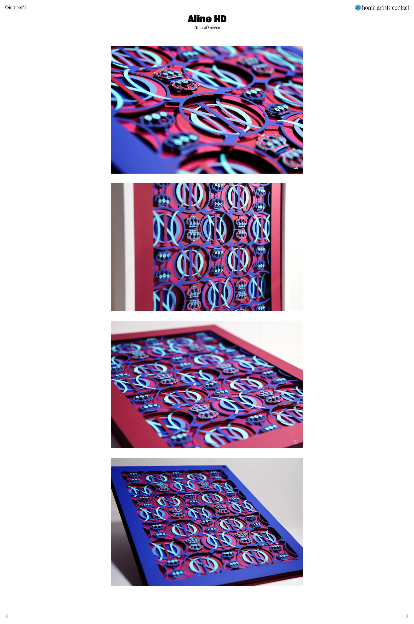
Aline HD (207, 19)
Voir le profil (15, 8)
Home (368, 8)
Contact (400, 8)
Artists (384, 8)
